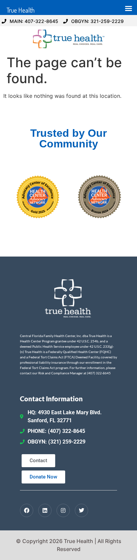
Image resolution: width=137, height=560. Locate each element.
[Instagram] (63, 510)
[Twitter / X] (81, 510)
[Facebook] (26, 510)
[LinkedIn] (45, 510)
